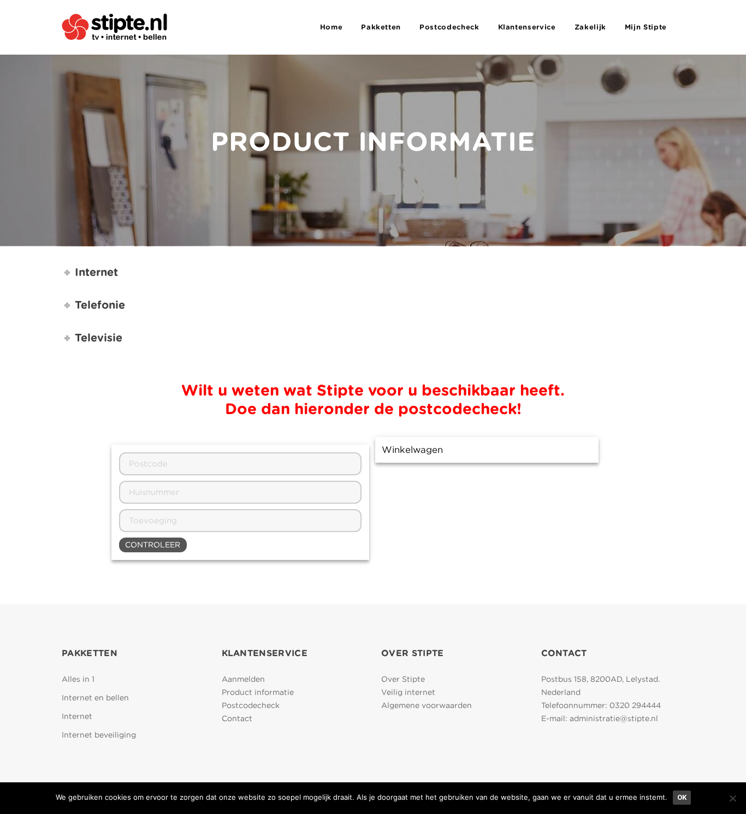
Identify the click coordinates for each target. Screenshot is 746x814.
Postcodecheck (449, 27)
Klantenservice (527, 27)
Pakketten (381, 27)
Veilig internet (408, 692)
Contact (237, 718)
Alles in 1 (78, 679)
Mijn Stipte (646, 27)
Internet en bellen (95, 697)
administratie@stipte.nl (614, 718)
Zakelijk (590, 27)
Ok (681, 797)
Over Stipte (403, 679)
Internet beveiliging (99, 734)
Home (331, 27)
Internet (77, 716)
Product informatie (258, 692)
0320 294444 (635, 705)
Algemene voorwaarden (426, 705)
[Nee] (732, 798)
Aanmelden (243, 679)
